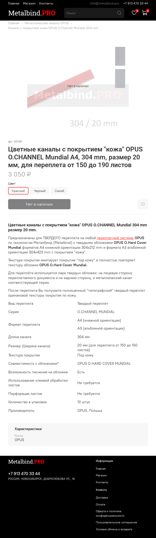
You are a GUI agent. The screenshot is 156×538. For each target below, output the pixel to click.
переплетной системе (115, 238)
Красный (18, 191)
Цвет (11, 183)
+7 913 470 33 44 (135, 3)
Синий (59, 191)
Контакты (46, 3)
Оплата (100, 504)
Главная (13, 3)
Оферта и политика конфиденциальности (110, 513)
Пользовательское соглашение (116, 522)
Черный (40, 191)
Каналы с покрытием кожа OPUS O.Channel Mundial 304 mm (53, 28)
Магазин (29, 3)
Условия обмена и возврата (114, 529)
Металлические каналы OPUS (47, 23)
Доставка (102, 497)
